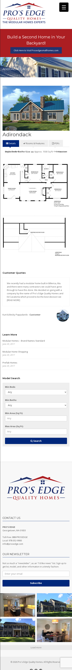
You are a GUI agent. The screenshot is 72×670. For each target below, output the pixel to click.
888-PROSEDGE (20, 537)
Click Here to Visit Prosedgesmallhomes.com (36, 50)
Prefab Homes (10, 362)
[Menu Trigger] (63, 7)
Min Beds (10, 386)
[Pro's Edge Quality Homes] (24, 13)
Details (12, 143)
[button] (17, 605)
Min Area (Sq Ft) (14, 413)
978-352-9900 (15, 540)
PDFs (56, 143)
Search (37, 440)
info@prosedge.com (13, 543)
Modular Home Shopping (15, 351)
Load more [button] (36, 647)
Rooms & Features (35, 143)
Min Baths (10, 400)
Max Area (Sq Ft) (14, 426)
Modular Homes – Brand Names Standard (24, 340)
